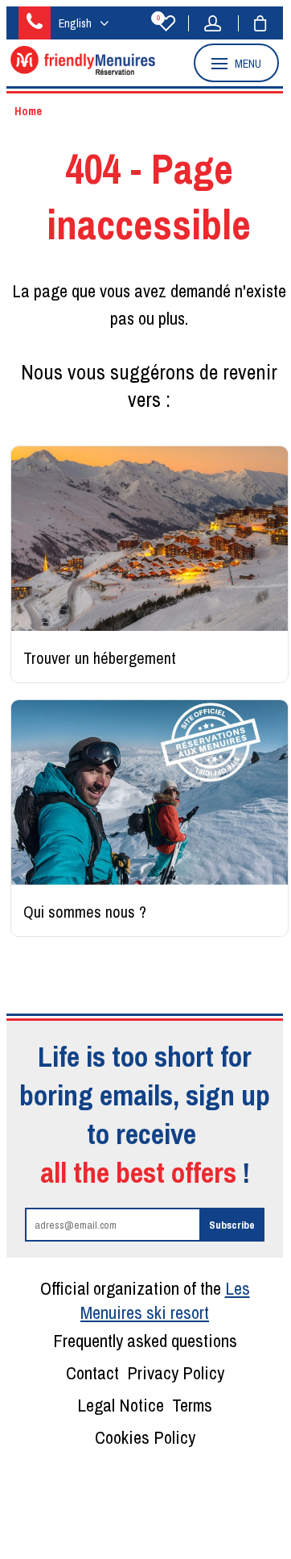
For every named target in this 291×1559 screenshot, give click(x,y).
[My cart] (252, 23)
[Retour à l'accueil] (82, 70)
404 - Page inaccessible (149, 196)
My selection (158, 19)
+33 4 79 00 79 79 (34, 22)
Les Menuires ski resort (165, 1300)
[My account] (217, 23)
